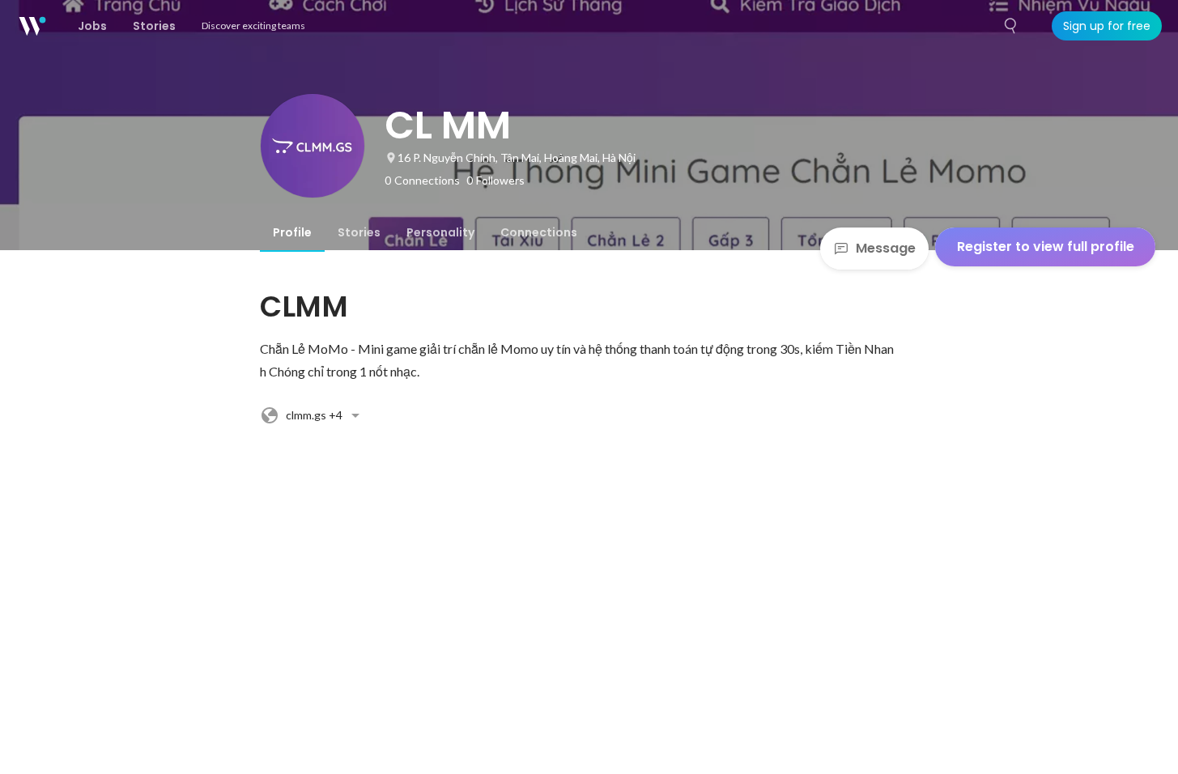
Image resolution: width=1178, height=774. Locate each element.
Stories (359, 232)
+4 (314, 415)
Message (886, 248)
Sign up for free (1106, 26)
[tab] (292, 232)
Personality (440, 232)
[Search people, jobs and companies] (1011, 26)
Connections (538, 232)
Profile (292, 232)
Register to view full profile (1045, 246)
